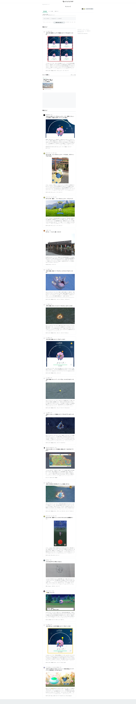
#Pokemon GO (48, 146)
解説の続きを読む (59, 22)
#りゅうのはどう (69, 695)
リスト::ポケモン (47, 18)
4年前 (51, 482)
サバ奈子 (47, 230)
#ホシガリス (67, 407)
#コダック (72, 511)
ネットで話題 (51, 11)
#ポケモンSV (48, 299)
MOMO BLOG (48, 114)
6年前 (51, 624)
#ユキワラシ (63, 442)
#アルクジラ (67, 299)
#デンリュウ (48, 148)
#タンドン (59, 332)
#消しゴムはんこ (48, 586)
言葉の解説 (45, 11)
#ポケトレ (62, 619)
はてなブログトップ (80, 31)
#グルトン (63, 299)
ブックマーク (45, 78)
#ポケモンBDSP (48, 619)
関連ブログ (56, 11)
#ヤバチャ (63, 511)
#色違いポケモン (54, 70)
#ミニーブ (59, 407)
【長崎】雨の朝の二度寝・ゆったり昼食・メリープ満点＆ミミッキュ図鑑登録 (48, 80)
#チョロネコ (53, 555)
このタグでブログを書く (89, 8)
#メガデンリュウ (63, 695)
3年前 (51, 31)
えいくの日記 (48, 31)
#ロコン (50, 264)
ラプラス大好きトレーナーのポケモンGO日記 (52, 667)
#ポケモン (54, 586)
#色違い (65, 146)
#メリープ (67, 70)
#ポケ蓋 (47, 264)
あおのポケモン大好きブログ (50, 447)
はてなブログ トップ (46, 4)
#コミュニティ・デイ (60, 70)
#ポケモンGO (48, 70)
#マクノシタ (59, 511)
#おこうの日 (63, 662)
